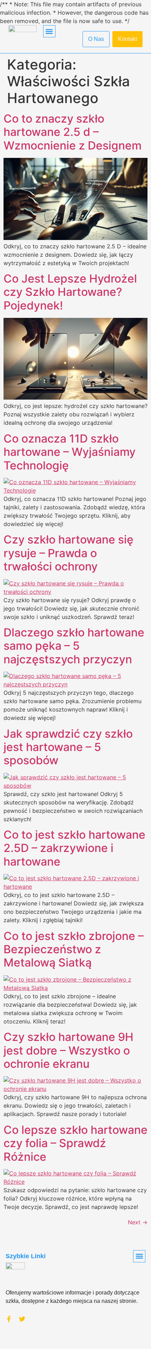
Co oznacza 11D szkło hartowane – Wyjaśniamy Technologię (70, 452)
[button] (49, 31)
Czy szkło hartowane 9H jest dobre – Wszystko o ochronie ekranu (68, 1050)
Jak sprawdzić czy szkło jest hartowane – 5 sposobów (68, 747)
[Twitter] (22, 1319)
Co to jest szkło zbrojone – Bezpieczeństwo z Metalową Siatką (74, 949)
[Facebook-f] (9, 1319)
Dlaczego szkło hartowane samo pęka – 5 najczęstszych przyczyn (74, 646)
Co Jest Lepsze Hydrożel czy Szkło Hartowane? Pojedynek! (70, 292)
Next (137, 1222)
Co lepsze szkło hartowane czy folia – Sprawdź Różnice (75, 1143)
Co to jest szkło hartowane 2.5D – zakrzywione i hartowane (74, 848)
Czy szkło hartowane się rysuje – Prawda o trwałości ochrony (68, 553)
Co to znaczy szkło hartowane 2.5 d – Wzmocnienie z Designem (73, 132)
